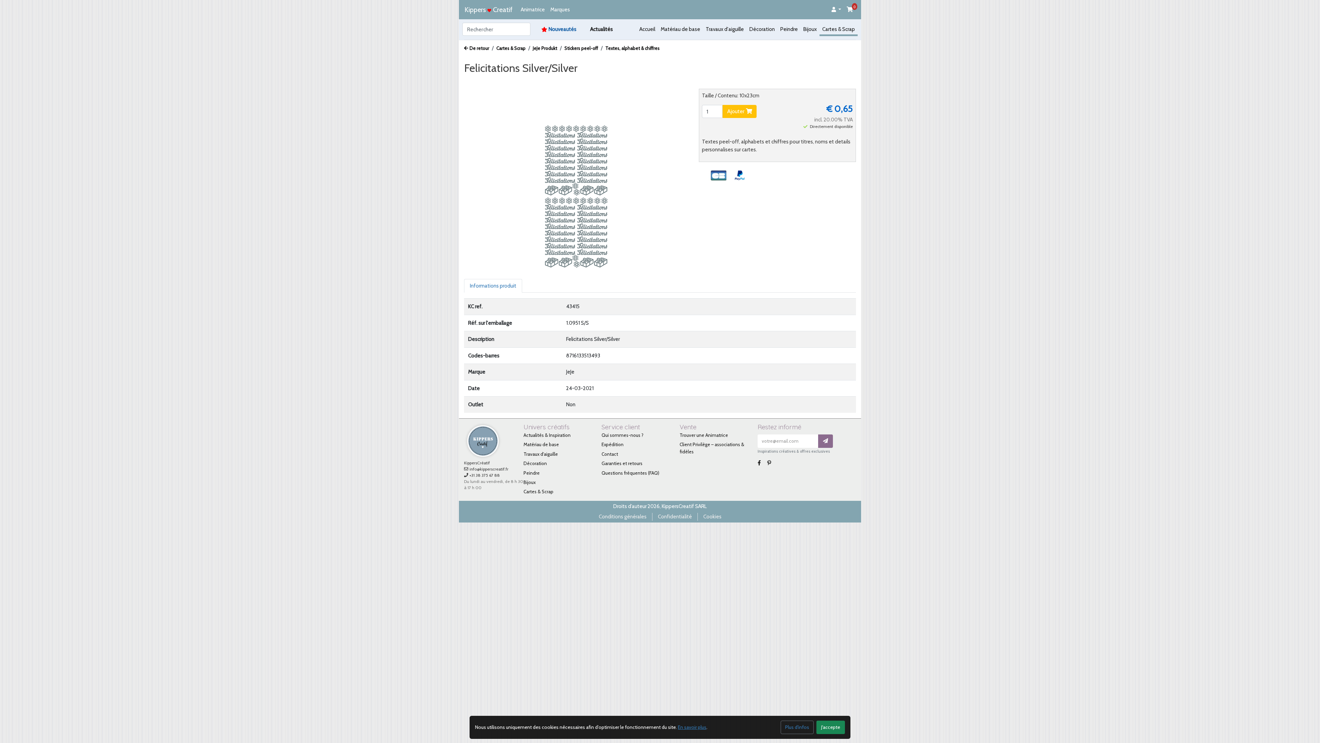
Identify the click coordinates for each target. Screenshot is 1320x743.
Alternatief (606, 81)
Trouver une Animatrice (704, 435)
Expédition (613, 444)
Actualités (601, 29)
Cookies (712, 517)
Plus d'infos (797, 727)
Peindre (789, 29)
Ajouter (736, 111)
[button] (836, 10)
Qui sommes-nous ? (623, 435)
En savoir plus (692, 727)
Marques (560, 10)
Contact (610, 454)
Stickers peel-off (581, 48)
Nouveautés (562, 29)
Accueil (647, 29)
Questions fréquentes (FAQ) (630, 473)
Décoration (762, 29)
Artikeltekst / (570, 81)
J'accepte (830, 727)
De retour (479, 48)
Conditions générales (623, 517)
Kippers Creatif (488, 10)
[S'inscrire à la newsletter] (825, 441)
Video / (517, 81)
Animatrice (533, 10)
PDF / (540, 81)
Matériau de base (680, 29)
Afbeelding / (484, 81)
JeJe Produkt (545, 48)
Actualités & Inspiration (547, 435)
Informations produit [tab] (493, 286)
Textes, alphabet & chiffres (632, 48)
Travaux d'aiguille (725, 29)
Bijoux (810, 29)
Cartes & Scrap (838, 29)
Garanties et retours (622, 463)
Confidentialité (675, 517)
